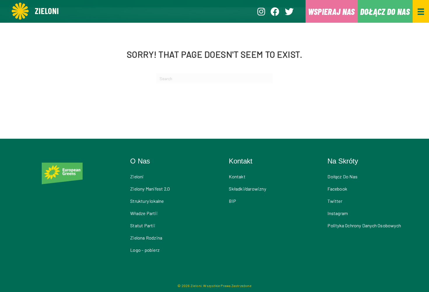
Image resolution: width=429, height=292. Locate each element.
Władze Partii (144, 213)
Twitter (334, 201)
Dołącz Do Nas (342, 176)
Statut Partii (142, 225)
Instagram (337, 213)
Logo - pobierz (145, 250)
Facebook (337, 188)
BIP (232, 201)
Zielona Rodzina (146, 237)
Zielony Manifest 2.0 (150, 188)
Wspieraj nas (331, 11)
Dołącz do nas (385, 11)
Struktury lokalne (147, 201)
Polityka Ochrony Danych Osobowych (364, 225)
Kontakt (237, 176)
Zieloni (137, 176)
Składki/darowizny (247, 188)
